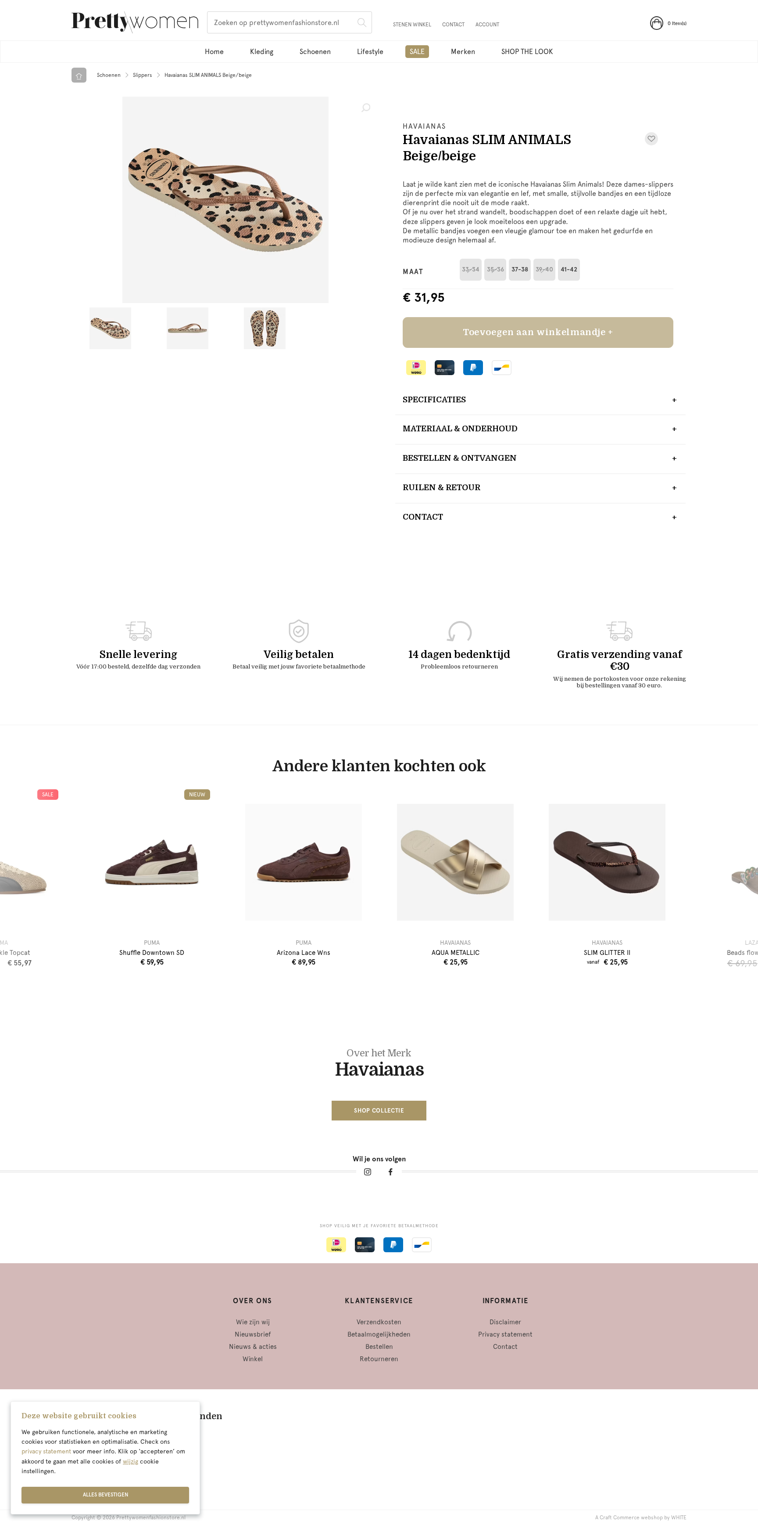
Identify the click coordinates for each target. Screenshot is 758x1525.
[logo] (135, 23)
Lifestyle (370, 51)
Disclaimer (505, 1322)
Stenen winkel (412, 25)
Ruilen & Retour (441, 487)
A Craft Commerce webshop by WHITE (640, 1517)
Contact (453, 25)
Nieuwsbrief (253, 1334)
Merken (463, 51)
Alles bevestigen (105, 1495)
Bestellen (379, 1347)
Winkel (253, 1359)
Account (487, 25)
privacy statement (46, 1451)
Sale (417, 51)
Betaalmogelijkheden (379, 1334)
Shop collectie (379, 1110)
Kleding (261, 51)
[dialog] (105, 1457)
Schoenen (315, 51)
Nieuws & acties (253, 1347)
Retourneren (379, 1359)
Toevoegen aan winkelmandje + (538, 332)
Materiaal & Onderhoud (460, 428)
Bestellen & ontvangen (460, 458)
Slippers (142, 75)
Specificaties (434, 399)
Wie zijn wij (253, 1322)
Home (214, 51)
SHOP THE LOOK (527, 51)
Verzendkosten (379, 1322)
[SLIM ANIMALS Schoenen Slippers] (225, 200)
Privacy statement (505, 1334)
